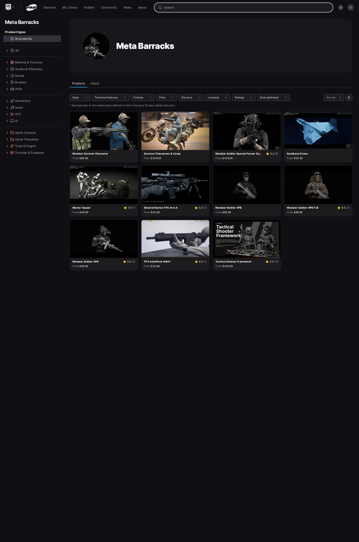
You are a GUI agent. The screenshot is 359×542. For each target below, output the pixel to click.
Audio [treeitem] (19, 107)
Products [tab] (78, 83)
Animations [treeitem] (22, 101)
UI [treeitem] (16, 121)
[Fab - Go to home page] (31, 7)
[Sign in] (350, 7)
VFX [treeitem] (18, 114)
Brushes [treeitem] (20, 82)
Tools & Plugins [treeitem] (25, 146)
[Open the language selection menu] (340, 7)
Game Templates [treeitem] (27, 139)
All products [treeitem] (23, 38)
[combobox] (246, 7)
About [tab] (95, 83)
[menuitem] (49, 7)
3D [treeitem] (17, 50)
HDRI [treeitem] (18, 89)
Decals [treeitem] (20, 75)
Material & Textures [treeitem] (28, 62)
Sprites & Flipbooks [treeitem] (28, 69)
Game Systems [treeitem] (25, 132)
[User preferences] (349, 97)
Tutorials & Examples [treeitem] (29, 152)
